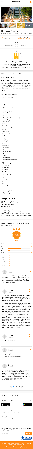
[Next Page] (22, 387)
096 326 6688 (8, 422)
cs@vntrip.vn (7, 420)
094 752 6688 (6, 424)
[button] (16, 2)
